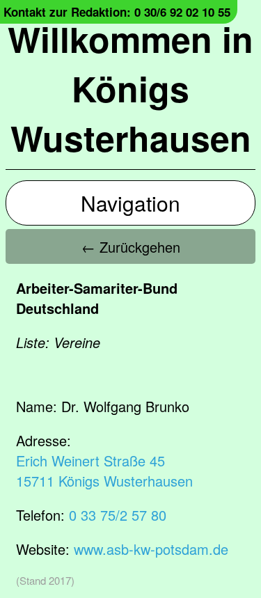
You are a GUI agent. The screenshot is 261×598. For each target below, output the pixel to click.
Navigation (130, 203)
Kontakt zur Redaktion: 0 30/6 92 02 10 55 (116, 11)
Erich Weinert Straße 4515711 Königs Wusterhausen (104, 470)
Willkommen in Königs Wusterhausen (130, 88)
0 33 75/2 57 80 (117, 515)
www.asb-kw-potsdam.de (151, 549)
